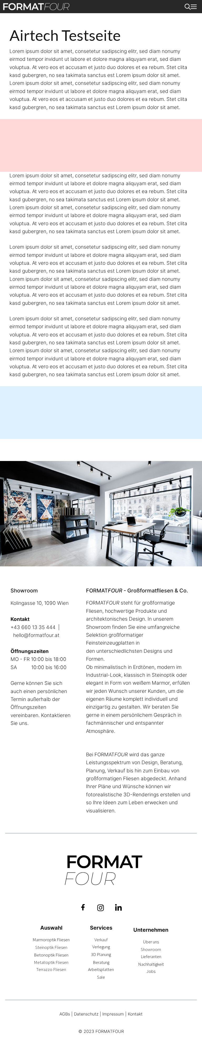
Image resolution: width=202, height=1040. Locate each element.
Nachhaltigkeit (151, 964)
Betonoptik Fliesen (51, 955)
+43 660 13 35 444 (33, 627)
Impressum (113, 1014)
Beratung (101, 962)
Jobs (151, 971)
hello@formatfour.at (36, 635)
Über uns (151, 942)
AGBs (64, 1014)
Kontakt (135, 1014)
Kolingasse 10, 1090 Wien (40, 603)
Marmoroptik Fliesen (51, 940)
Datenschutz (86, 1014)
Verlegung (101, 947)
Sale (101, 977)
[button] (188, 6)
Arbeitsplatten (101, 969)
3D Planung (101, 954)
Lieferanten (151, 956)
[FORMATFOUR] (36, 6)
